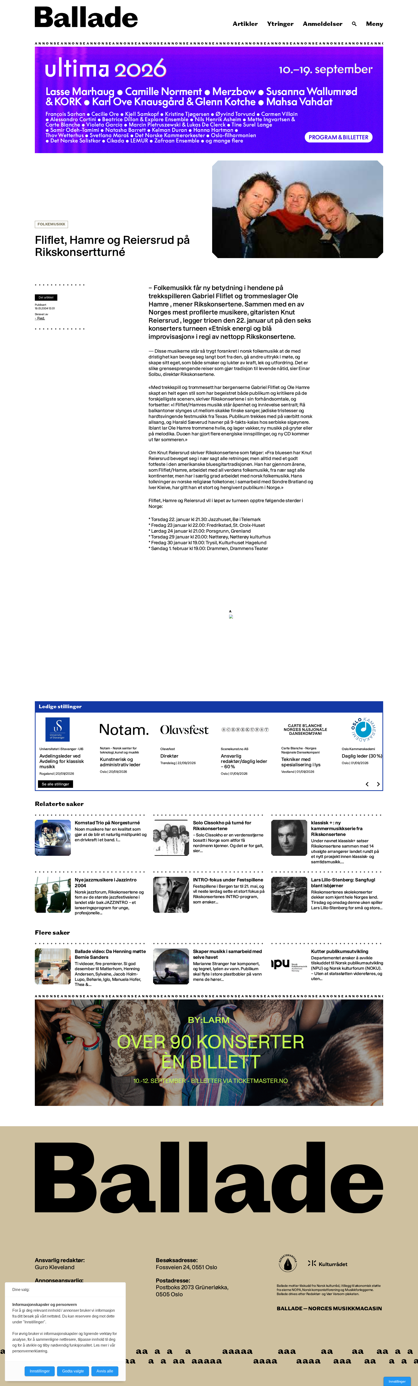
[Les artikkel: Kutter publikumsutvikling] (327, 964)
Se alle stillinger (55, 784)
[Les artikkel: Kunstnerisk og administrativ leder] (126, 747)
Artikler (245, 24)
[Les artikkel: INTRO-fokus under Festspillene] (209, 893)
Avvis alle (105, 1371)
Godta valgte (73, 1371)
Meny (374, 24)
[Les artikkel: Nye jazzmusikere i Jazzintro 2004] (91, 893)
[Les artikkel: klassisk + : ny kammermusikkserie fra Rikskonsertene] (327, 839)
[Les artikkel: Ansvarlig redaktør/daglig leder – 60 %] (247, 747)
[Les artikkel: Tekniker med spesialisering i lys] (307, 747)
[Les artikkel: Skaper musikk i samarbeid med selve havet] (209, 964)
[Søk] (354, 24)
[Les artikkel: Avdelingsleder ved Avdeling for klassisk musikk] (66, 747)
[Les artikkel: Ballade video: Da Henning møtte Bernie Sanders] (91, 964)
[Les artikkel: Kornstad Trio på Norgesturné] (91, 839)
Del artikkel (46, 297)
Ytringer (280, 24)
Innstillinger (397, 1381)
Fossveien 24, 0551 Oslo (186, 1267)
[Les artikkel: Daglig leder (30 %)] (368, 747)
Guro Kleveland (55, 1267)
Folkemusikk (51, 224)
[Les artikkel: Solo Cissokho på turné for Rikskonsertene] (209, 839)
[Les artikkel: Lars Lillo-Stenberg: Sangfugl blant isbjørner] (327, 893)
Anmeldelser (323, 24)
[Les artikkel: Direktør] (187, 747)
